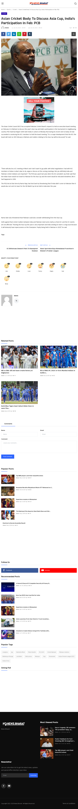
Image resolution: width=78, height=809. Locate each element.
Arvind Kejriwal (52, 652)
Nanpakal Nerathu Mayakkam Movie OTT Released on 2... (34, 488)
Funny (40, 271)
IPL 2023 (41, 652)
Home (3, 10)
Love (29, 271)
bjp (12, 652)
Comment (4, 439)
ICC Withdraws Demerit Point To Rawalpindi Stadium (22, 250)
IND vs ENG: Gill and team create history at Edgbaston (17, 372)
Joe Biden (19, 656)
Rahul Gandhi (32, 652)
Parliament (52, 656)
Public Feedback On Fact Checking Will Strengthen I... (65, 740)
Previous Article (33, 245)
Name (3, 430)
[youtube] (9, 786)
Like (6, 271)
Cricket (15, 10)
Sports (9, 10)
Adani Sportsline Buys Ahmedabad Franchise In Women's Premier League (57, 250)
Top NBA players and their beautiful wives (29, 476)
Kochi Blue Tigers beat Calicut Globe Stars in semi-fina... (17, 407)
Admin (16, 296)
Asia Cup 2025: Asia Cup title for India (28, 595)
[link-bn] (39, 110)
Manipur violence (64, 652)
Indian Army (6, 661)
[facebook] (3, 786)
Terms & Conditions (69, 803)
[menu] (2, 3)
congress (5, 652)
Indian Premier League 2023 (66, 656)
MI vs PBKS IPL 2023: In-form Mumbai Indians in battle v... (57, 372)
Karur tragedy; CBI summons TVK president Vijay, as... (65, 729)
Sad (63, 271)
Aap (44, 656)
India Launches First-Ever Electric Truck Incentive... (32, 619)
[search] (75, 3)
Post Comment (7, 457)
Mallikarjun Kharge (8, 656)
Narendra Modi (20, 652)
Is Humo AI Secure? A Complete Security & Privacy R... (33, 583)
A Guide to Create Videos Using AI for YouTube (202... (33, 631)
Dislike (18, 271)
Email (42, 430)
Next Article (44, 245)
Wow (6, 284)
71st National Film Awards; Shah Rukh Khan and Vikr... (33, 511)
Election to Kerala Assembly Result (14, 523)
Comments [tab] (8, 424)
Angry (51, 271)
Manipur (37, 656)
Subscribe (33, 775)
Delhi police (28, 656)
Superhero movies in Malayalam (26, 499)
